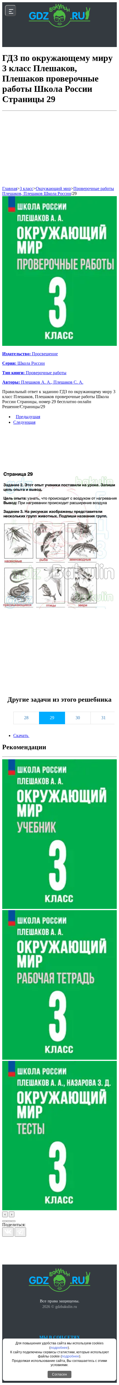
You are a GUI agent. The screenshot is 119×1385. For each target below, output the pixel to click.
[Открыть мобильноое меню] (10, 10)
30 (78, 717)
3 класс (26, 188)
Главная (9, 188)
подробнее (59, 1348)
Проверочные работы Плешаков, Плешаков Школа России (58, 191)
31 (103, 717)
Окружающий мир (53, 188)
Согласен (59, 1374)
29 (74, 193)
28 (26, 717)
